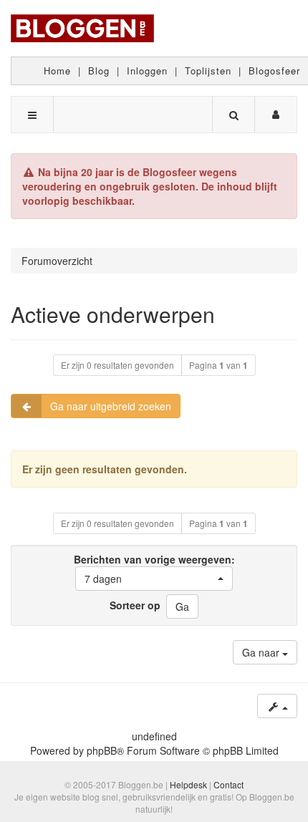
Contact (228, 784)
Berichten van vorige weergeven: (154, 569)
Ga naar (262, 652)
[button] (154, 578)
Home (57, 70)
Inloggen (147, 70)
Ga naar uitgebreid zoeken (110, 406)
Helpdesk (188, 784)
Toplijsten (208, 70)
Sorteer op (135, 605)
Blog (99, 70)
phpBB (102, 750)
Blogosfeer (274, 70)
